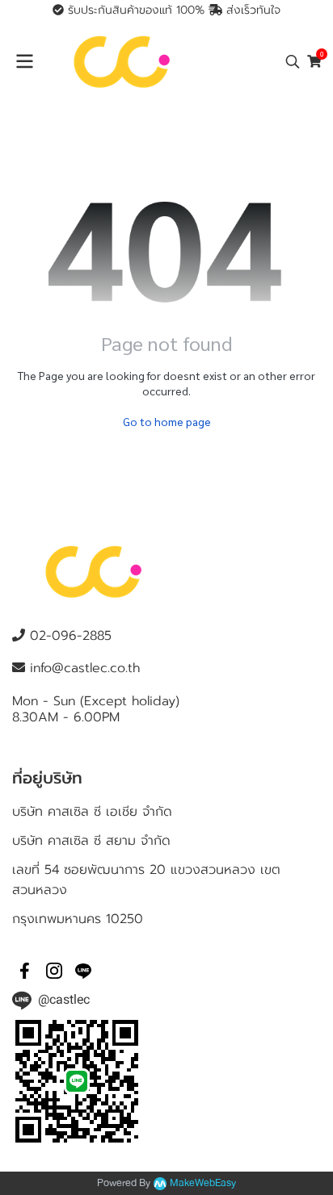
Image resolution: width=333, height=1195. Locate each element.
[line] (83, 971)
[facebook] (25, 971)
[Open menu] (24, 61)
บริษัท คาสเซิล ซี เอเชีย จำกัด (92, 811)
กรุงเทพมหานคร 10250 (77, 919)
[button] (292, 61)
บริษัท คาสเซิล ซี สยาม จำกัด (91, 840)
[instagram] (54, 971)
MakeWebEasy (203, 1183)
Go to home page (167, 421)
